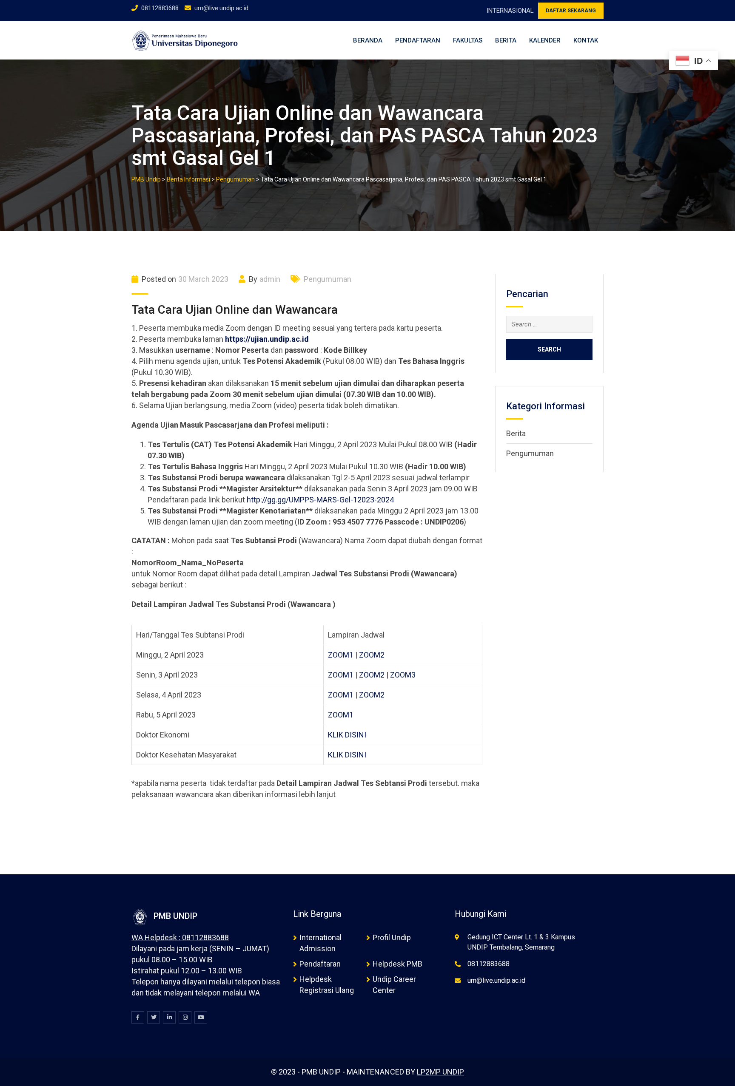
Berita (505, 40)
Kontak (585, 40)
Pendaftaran (417, 40)
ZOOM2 (372, 654)
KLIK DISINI (347, 734)
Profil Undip (392, 937)
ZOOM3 (403, 674)
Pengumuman (327, 279)
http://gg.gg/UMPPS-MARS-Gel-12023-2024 (320, 499)
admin (269, 279)
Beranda (367, 40)
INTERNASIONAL (510, 10)
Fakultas (467, 40)
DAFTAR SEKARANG (571, 11)
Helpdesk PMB (397, 963)
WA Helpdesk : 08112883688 (180, 937)
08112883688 (160, 8)
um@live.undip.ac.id (221, 8)
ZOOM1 (340, 654)
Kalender (545, 40)
